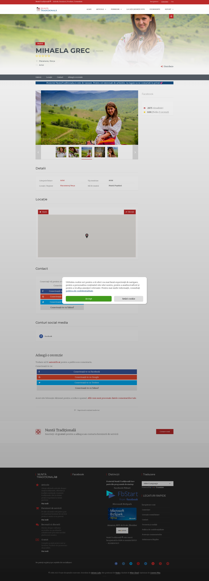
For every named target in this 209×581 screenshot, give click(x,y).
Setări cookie (128, 299)
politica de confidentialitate (79, 291)
